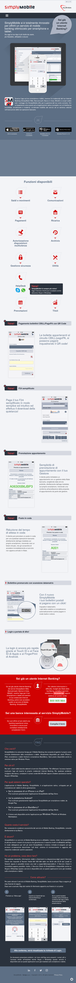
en (66, 1)
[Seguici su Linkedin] (29, 970)
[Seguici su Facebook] (35, 970)
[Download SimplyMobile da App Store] (12, 129)
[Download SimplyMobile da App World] (45, 129)
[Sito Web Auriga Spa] (65, 8)
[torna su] (72, 979)
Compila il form (57, 723)
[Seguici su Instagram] (47, 970)
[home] (21, 7)
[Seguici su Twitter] (41, 970)
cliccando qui (59, 693)
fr (70, 1)
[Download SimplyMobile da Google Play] (29, 129)
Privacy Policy (58, 975)
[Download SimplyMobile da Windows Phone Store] (63, 129)
